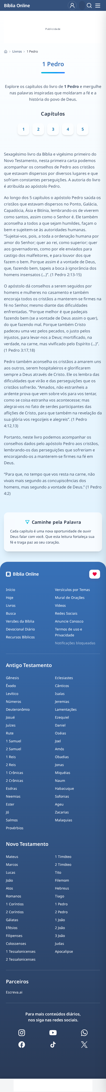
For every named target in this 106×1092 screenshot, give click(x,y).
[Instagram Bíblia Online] (22, 1033)
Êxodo (11, 685)
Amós (59, 749)
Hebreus (62, 888)
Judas (59, 943)
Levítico (12, 693)
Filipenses (14, 935)
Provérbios (14, 828)
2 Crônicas (14, 780)
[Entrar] (72, 5)
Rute (10, 733)
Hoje (9, 597)
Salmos (12, 820)
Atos (9, 888)
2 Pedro (61, 912)
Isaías (60, 693)
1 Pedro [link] (32, 51)
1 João (60, 919)
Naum (60, 780)
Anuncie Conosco (69, 621)
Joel (58, 741)
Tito (58, 872)
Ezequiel (62, 717)
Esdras (11, 788)
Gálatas (12, 919)
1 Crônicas (14, 772)
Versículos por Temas (72, 589)
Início (10, 589)
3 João (60, 935)
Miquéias (62, 772)
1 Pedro (61, 904)
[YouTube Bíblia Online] (53, 1033)
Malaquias (63, 820)
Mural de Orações (70, 597)
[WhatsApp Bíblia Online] (84, 1033)
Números (13, 701)
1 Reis (11, 756)
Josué (10, 717)
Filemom (62, 880)
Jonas (59, 764)
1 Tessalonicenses (20, 951)
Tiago (59, 896)
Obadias (62, 756)
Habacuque (64, 788)
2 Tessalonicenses (20, 959)
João (9, 880)
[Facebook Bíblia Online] (22, 1045)
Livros (17, 51)
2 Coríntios (15, 912)
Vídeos (60, 605)
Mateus (12, 856)
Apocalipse (64, 951)
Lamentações (66, 709)
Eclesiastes (64, 677)
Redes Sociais (66, 613)
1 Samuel (13, 741)
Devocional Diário (20, 629)
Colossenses (16, 943)
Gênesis (12, 677)
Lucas (10, 872)
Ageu (59, 804)
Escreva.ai (14, 992)
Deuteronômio (18, 709)
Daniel (60, 725)
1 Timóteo (63, 856)
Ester (10, 804)
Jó (7, 812)
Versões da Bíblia (20, 621)
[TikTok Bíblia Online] (53, 1045)
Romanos (13, 896)
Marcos (12, 864)
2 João (60, 927)
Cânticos (62, 685)
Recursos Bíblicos (20, 637)
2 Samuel (13, 749)
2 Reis (11, 764)
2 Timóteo (63, 864)
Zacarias (62, 812)
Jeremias (62, 701)
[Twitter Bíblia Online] (84, 1045)
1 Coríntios (15, 904)
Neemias (13, 796)
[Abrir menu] (97, 5)
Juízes (11, 725)
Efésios (12, 927)
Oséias (60, 733)
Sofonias (62, 796)
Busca (11, 613)
